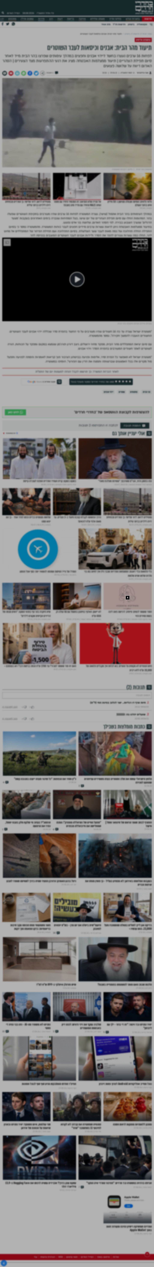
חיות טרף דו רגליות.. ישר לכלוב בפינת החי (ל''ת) (118, 711)
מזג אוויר (105, 24)
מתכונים (12, 18)
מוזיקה (82, 18)
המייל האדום (13, 13)
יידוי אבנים (108, 392)
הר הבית (146, 392)
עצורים (122, 392)
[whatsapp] (23, 73)
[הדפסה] (17, 73)
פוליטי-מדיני (115, 18)
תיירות (41, 18)
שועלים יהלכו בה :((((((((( (131, 723)
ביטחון (131, 24)
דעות (60, 18)
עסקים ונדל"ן (27, 18)
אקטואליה (142, 24)
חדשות (148, 18)
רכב (51, 18)
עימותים (133, 392)
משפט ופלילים (97, 18)
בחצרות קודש (133, 18)
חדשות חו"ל (119, 24)
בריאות (70, 18)
